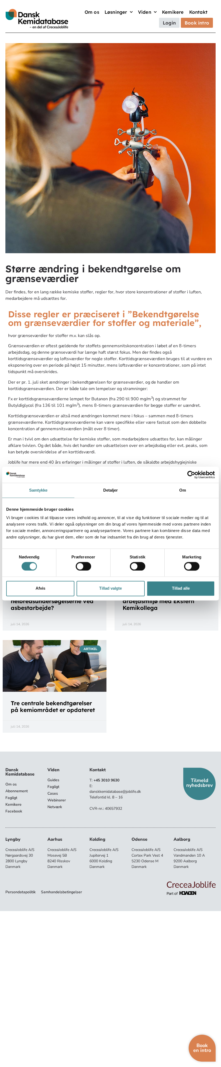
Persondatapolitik (20, 892)
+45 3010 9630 (106, 780)
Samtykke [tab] (38, 490)
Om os (92, 12)
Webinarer (56, 800)
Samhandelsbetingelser (61, 892)
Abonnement (16, 791)
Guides (53, 780)
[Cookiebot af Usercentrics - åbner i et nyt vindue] (191, 475)
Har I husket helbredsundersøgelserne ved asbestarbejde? (52, 601)
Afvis (40, 588)
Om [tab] (182, 490)
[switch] (83, 566)
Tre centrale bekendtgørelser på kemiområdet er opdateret (53, 706)
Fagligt (11, 797)
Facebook (13, 811)
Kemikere (173, 12)
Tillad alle (181, 588)
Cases (52, 793)
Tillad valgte (110, 588)
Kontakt (198, 12)
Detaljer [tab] (110, 490)
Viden (144, 12)
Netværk (54, 806)
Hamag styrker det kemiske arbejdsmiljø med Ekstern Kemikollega (162, 601)
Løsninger (116, 12)
